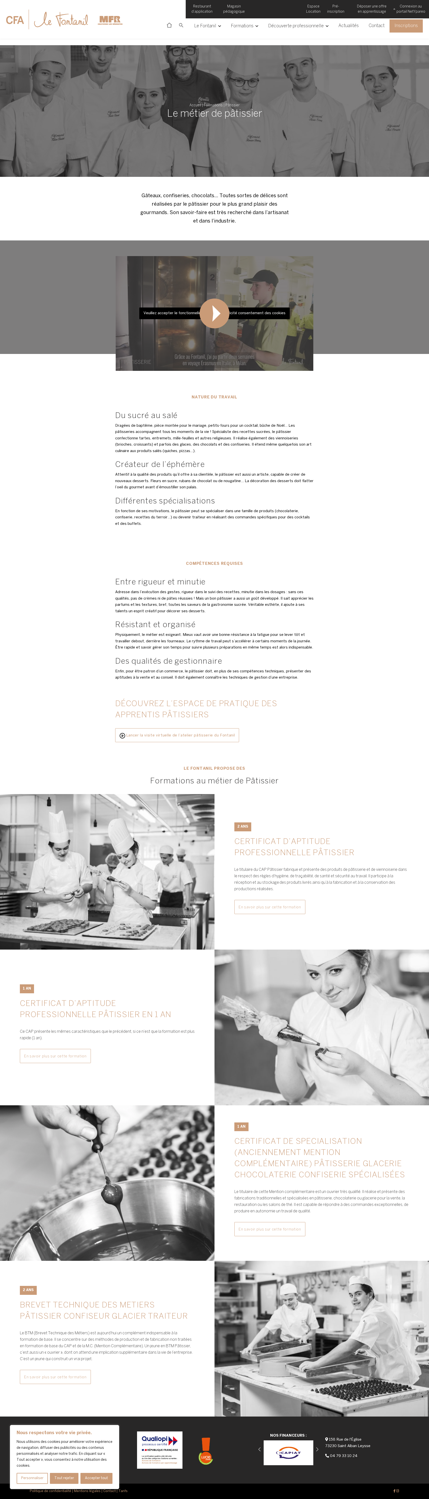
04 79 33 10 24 (344, 1456)
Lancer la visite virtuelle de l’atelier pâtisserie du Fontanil (180, 735)
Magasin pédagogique (234, 9)
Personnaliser (32, 1478)
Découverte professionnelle (296, 26)
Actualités (348, 26)
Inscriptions (406, 26)
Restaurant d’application (202, 9)
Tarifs (123, 1491)
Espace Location (313, 9)
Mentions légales (87, 1491)
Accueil (195, 105)
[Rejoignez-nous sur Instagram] (397, 1491)
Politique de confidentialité (50, 1491)
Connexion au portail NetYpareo (410, 9)
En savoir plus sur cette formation (270, 907)
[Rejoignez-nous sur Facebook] (394, 1491)
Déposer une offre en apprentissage (372, 9)
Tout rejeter (64, 1478)
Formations (242, 26)
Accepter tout (96, 1478)
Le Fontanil (205, 26)
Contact (377, 26)
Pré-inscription (335, 9)
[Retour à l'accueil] (62, 19)
